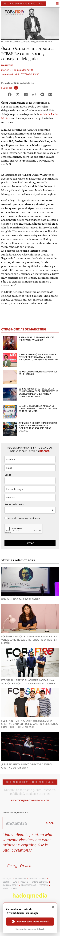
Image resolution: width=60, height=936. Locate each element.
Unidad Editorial (40, 882)
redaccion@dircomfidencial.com (30, 800)
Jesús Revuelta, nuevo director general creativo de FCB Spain (27, 766)
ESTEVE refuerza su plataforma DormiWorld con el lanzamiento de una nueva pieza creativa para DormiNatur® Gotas (38, 392)
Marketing (7, 65)
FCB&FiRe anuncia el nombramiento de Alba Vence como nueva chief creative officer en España (29, 639)
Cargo (7, 474)
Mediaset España (37, 878)
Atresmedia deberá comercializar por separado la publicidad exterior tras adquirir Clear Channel (38, 427)
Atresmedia (20, 878)
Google (6, 882)
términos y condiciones (29, 518)
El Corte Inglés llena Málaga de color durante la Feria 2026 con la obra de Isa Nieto (38, 408)
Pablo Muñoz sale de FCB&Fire (20, 599)
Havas (5, 888)
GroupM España (28, 885)
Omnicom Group (10, 885)
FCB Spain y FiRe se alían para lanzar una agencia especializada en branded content (29, 682)
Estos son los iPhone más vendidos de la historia (38, 373)
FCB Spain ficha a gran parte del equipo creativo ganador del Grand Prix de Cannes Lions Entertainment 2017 (29, 723)
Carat (14, 888)
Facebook (7, 878)
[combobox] (22, 823)
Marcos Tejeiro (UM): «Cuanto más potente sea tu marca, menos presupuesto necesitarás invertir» (38, 357)
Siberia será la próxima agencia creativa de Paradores (36, 338)
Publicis (24, 882)
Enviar (30, 542)
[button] (9, 94)
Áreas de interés (14, 504)
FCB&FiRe (6, 87)
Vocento (44, 885)
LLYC (15, 882)
